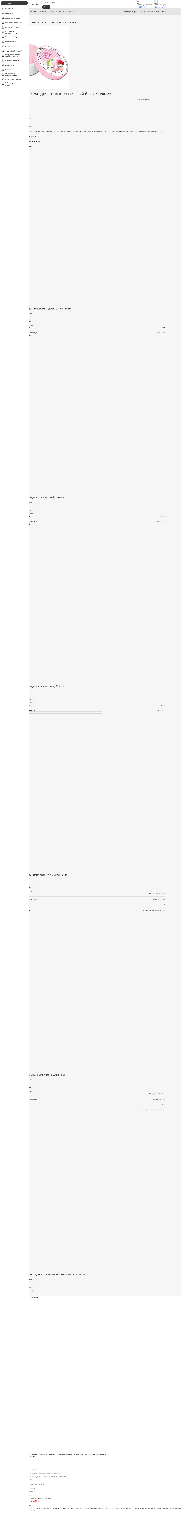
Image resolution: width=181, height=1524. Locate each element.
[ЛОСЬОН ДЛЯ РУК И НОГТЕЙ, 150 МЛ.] (93, 412)
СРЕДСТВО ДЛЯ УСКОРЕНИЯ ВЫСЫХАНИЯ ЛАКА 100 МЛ (54, 1274)
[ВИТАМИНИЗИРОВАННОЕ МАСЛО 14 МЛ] (62, 790)
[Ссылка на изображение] (93, 1374)
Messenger (28, 1495)
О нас (26, 1466)
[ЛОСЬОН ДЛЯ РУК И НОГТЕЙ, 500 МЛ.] (93, 601)
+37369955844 (30, 1488)
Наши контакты (30, 1469)
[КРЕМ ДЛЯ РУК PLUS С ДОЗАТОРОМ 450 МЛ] (93, 223)
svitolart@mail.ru (30, 1492)
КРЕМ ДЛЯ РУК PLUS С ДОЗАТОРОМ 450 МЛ (47, 308)
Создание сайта (31, 1501)
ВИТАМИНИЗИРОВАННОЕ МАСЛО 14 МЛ (44, 875)
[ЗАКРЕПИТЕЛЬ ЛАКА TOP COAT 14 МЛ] (62, 989)
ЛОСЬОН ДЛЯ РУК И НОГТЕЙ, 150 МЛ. (43, 497)
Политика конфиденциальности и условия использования (45, 1477)
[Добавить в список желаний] (30, 304)
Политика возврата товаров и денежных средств (42, 1473)
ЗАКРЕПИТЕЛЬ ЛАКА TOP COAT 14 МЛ (43, 1074)
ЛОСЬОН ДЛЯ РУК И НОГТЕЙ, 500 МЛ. (43, 686)
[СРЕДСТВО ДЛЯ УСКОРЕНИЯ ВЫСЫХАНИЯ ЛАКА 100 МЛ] (62, 1189)
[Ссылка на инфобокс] (93, 7)
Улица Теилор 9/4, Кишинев (34, 1485)
